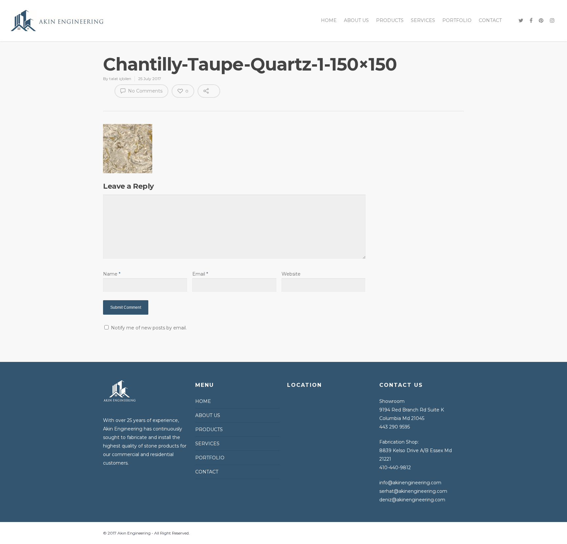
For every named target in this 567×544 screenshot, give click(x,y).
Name (111, 274)
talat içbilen (120, 78)
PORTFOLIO (457, 20)
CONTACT (490, 20)
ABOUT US (356, 20)
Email (200, 274)
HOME (329, 20)
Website (291, 274)
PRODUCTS (390, 20)
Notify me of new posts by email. (149, 328)
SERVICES (423, 20)
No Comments (144, 91)
